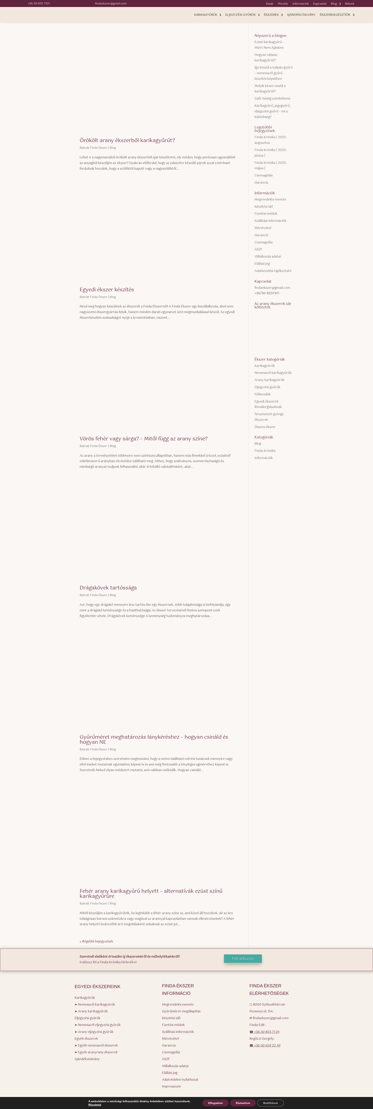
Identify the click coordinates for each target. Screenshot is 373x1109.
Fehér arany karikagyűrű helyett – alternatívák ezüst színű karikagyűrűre (151, 894)
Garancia (261, 182)
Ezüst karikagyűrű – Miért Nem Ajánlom (269, 45)
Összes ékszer (265, 427)
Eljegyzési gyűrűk (240, 15)
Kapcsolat (320, 4)
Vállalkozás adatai (267, 256)
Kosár (270, 4)
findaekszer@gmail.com (272, 288)
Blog (334, 4)
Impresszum (171, 1086)
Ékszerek (271, 15)
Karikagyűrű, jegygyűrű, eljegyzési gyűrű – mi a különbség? (272, 111)
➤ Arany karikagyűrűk (91, 1011)
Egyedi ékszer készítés (107, 290)
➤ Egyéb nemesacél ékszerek (96, 1045)
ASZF (166, 1059)
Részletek (94, 1104)
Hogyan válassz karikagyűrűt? (266, 57)
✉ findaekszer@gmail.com (268, 1018)
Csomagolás (263, 175)
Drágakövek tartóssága (108, 588)
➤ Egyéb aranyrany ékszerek (96, 1052)
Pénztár (283, 4)
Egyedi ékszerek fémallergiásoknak (268, 404)
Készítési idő (263, 206)
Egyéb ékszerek (86, 1038)
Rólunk (349, 4)
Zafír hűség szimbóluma (272, 98)
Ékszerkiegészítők (335, 15)
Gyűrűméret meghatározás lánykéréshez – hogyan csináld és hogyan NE (154, 739)
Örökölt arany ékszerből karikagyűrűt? (127, 140)
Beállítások (270, 1103)
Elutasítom (243, 1103)
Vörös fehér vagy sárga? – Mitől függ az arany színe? (144, 439)
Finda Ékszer (98, 148)
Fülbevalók (262, 394)
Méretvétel (262, 228)
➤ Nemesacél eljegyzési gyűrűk (98, 1025)
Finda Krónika (264, 451)
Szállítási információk (270, 221)
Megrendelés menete (270, 199)
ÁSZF (258, 249)
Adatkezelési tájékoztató (272, 271)
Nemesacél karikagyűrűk (273, 373)
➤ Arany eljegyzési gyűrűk (94, 1032)
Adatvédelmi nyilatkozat (180, 1079)
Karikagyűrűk (205, 15)
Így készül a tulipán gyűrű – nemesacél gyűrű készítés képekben (273, 73)
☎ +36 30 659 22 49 (265, 1045)
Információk (301, 4)
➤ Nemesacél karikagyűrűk (95, 1004)
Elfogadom (215, 1103)
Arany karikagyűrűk (269, 380)
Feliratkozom (243, 959)
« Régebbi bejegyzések (96, 941)
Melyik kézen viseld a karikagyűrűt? (270, 88)
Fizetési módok (265, 213)
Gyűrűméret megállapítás (181, 1011)
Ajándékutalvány (301, 15)
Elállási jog (262, 263)
